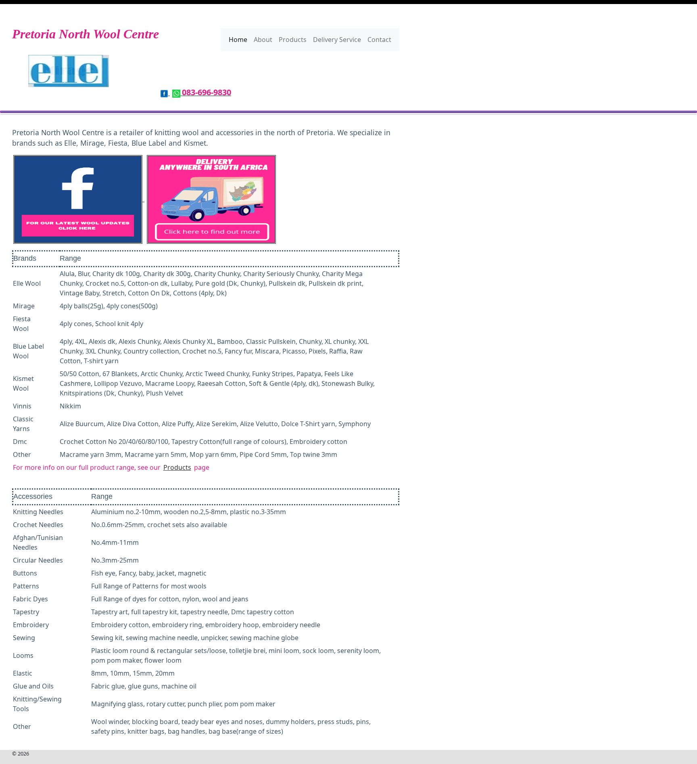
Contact (379, 39)
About (263, 39)
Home (238, 39)
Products (293, 39)
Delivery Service (337, 39)
